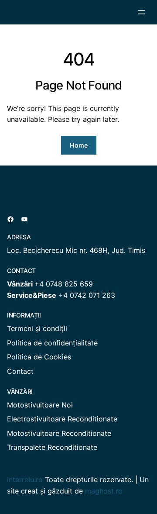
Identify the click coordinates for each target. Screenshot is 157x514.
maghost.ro (104, 490)
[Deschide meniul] (141, 12)
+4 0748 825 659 (63, 283)
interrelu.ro (25, 479)
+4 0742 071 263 (86, 295)
